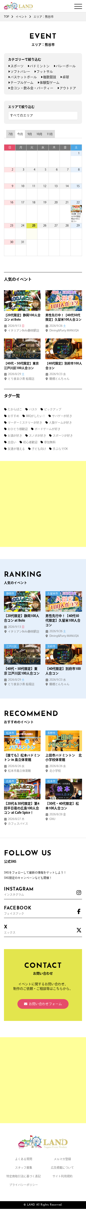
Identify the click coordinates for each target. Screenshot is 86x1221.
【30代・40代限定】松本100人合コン (62, 806)
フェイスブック (17, 910)
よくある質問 (23, 1159)
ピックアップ (52, 409)
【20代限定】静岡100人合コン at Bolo (21, 618)
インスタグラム (19, 891)
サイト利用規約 (62, 1176)
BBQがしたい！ (35, 415)
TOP (6, 16)
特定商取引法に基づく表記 (23, 1176)
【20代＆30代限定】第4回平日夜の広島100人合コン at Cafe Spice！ (21, 808)
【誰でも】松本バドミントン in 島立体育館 (22, 758)
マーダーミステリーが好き (25, 422)
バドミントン (40, 66)
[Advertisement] (43, 504)
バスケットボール (23, 77)
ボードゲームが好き (47, 428)
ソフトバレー (20, 71)
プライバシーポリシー (23, 1184)
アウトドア (68, 88)
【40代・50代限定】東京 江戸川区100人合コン (22, 671)
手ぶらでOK (60, 448)
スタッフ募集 (23, 1167)
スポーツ (17, 66)
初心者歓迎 (30, 442)
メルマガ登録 (62, 1159)
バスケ (33, 409)
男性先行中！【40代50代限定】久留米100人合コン (62, 620)
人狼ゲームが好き (60, 422)
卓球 (65, 77)
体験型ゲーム (50, 82)
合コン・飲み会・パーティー (31, 88)
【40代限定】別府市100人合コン (63, 671)
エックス (9, 929)
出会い (12, 442)
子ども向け (39, 448)
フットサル (44, 71)
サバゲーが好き (62, 415)
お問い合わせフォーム (45, 1003)
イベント (21, 16)
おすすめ (13, 415)
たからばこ (15, 409)
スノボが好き (37, 435)
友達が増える (16, 448)
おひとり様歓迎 (18, 428)
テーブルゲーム (22, 82)
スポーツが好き (63, 435)
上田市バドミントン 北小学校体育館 (63, 758)
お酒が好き (15, 435)
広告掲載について (62, 1167)
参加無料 (50, 442)
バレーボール (66, 66)
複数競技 (49, 77)
